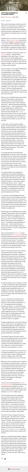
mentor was (8, 429)
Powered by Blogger (15, 469)
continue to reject (14, 40)
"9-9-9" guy (20, 111)
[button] (26, 13)
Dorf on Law (14, 2)
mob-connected (17, 429)
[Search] (26, 3)
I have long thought (17, 234)
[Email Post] (5, 459)
